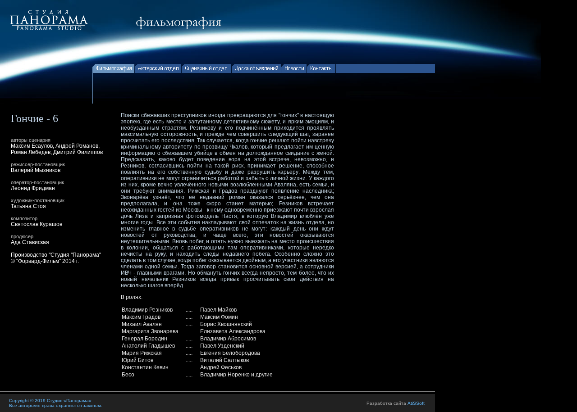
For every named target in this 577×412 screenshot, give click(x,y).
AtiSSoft (416, 403)
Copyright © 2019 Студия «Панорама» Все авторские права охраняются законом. (55, 403)
